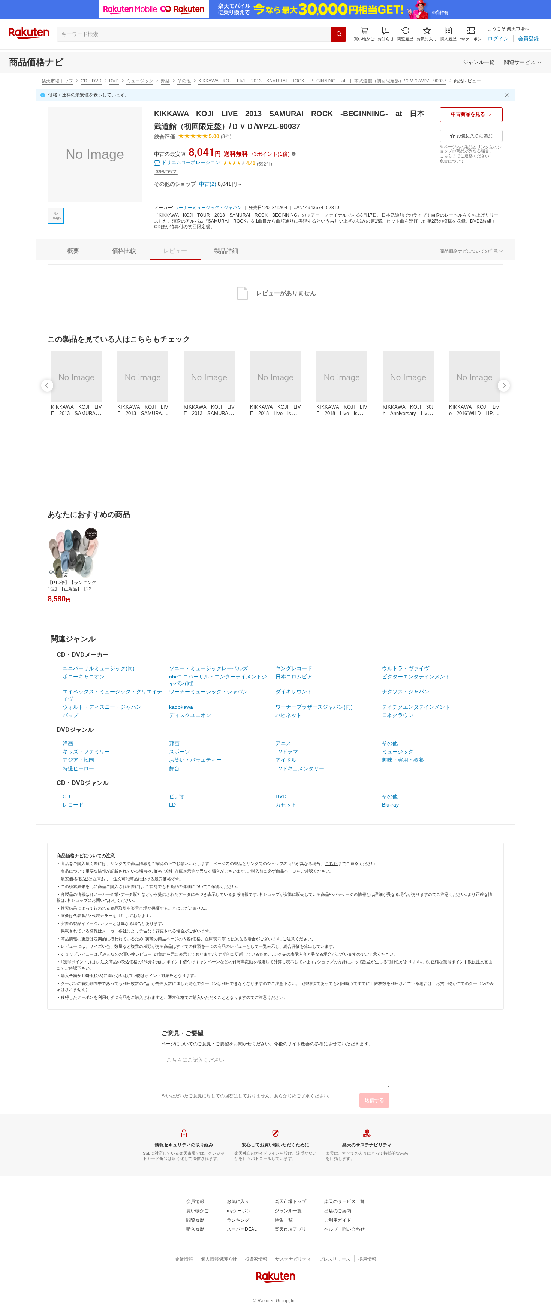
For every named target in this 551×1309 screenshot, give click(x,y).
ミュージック (139, 81)
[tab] (73, 251)
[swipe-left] (47, 386)
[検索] (338, 34)
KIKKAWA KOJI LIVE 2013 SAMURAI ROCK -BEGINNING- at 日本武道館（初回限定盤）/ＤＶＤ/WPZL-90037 (322, 81)
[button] (385, 34)
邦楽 (165, 81)
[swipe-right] (504, 386)
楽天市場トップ (57, 81)
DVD (114, 81)
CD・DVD (91, 81)
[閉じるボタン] (507, 95)
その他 (184, 81)
